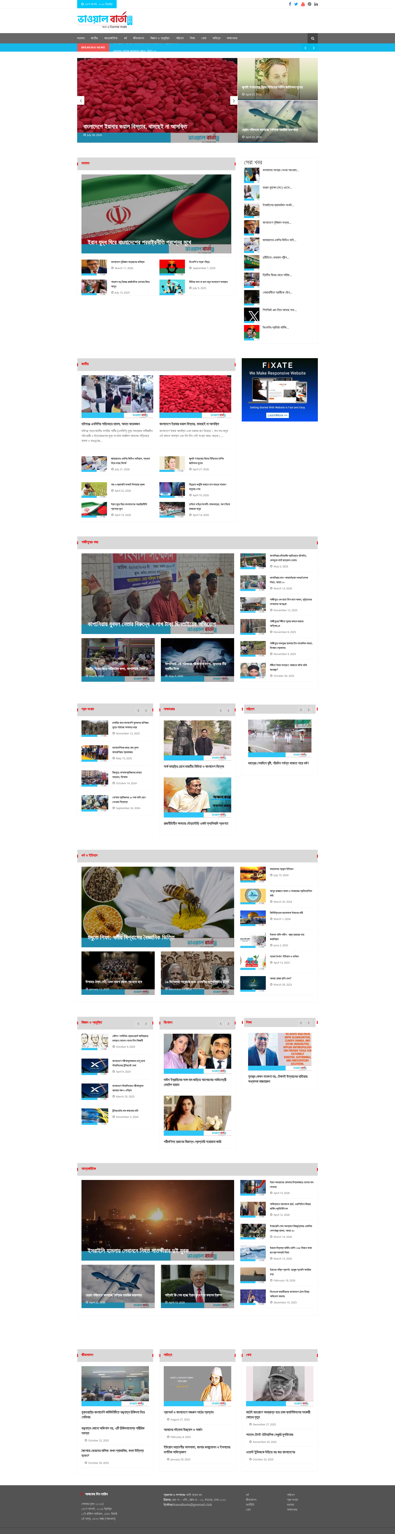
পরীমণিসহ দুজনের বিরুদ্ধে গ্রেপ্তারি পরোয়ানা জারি (192, 1141)
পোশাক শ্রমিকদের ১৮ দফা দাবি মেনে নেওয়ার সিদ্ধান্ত (128, 799)
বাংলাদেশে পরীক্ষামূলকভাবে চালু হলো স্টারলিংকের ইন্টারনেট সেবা (128, 1063)
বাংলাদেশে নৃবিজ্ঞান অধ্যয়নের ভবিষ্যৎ (128, 262)
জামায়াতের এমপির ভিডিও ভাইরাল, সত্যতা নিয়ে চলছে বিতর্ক (130, 460)
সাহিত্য (217, 38)
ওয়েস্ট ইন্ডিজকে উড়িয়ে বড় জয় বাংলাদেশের (270, 1452)
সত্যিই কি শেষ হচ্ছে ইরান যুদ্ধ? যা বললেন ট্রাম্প (193, 1295)
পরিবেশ (180, 38)
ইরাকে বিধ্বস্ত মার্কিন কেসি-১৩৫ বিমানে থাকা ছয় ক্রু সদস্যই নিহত (291, 1250)
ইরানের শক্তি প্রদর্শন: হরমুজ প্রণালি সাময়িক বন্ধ (290, 1272)
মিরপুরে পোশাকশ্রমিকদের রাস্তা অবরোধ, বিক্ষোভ (127, 774)
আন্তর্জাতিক (111, 38)
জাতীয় (94, 38)
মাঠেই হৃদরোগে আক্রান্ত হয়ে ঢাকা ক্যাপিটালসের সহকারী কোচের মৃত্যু (278, 1415)
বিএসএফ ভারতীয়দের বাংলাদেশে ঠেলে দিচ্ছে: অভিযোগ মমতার (290, 1294)
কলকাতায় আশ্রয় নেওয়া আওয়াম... (281, 170)
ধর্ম (125, 38)
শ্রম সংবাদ (292, 1499)
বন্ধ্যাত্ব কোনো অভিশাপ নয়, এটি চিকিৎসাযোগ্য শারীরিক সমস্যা (112, 1431)
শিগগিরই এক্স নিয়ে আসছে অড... (280, 310)
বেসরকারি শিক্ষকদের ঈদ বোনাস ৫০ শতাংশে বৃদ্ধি (275, 1076)
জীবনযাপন (138, 38)
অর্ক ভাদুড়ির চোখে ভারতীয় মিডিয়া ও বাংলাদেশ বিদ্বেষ (194, 766)
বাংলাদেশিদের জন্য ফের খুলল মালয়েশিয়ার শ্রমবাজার (125, 750)
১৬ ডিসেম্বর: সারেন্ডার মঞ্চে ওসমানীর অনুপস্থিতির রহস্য (197, 981)
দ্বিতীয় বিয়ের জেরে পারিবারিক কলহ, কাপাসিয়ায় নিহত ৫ (117, 668)
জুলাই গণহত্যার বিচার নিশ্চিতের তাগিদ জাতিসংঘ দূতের (272, 87)
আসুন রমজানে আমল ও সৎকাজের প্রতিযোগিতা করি (291, 893)
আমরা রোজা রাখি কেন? (281, 978)
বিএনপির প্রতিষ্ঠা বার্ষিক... (276, 327)
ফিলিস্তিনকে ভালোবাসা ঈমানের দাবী (286, 913)
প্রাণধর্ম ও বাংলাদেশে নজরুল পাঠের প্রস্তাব (189, 1412)
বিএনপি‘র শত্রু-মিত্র (199, 262)
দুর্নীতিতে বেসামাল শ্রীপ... (276, 257)
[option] (157, 100)
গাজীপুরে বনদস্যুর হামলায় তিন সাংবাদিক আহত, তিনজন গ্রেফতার (291, 645)
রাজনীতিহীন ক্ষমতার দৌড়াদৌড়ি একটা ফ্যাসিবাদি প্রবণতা (196, 823)
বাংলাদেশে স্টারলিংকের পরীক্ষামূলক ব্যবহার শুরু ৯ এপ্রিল (127, 1088)
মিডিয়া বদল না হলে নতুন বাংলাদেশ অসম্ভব (208, 282)
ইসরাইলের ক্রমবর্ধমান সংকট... (278, 205)
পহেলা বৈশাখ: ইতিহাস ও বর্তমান (284, 956)
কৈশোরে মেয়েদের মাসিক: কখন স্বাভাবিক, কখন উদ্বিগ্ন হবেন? (112, 1453)
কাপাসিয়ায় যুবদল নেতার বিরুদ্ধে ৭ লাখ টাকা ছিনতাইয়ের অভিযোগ (152, 624)
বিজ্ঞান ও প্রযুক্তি (160, 38)
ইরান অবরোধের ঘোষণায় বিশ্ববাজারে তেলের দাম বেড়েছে (291, 1184)
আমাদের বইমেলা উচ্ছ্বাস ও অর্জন (183, 1429)
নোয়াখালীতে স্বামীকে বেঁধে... (277, 292)
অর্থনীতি (250, 1504)
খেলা (203, 38)
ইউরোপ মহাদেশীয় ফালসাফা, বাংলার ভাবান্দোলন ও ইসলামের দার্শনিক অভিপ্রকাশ (197, 1450)
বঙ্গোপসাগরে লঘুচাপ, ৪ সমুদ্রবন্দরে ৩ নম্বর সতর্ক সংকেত (275, 766)
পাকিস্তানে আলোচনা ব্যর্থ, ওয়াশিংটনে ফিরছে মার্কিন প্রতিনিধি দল (290, 1206)
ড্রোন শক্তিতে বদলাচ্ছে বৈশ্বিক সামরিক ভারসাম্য (270, 129)
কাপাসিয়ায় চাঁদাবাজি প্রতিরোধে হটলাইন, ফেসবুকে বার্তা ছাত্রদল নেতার (288, 558)
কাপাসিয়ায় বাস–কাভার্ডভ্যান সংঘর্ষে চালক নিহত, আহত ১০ (289, 580)
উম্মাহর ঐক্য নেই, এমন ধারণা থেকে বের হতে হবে (114, 981)
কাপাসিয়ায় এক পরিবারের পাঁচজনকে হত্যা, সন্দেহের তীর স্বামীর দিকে (195, 666)
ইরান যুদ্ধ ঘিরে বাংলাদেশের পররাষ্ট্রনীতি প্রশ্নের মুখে (139, 242)
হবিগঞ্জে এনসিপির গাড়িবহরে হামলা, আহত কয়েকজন (110, 424)
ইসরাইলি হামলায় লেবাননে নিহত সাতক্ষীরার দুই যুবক (133, 126)
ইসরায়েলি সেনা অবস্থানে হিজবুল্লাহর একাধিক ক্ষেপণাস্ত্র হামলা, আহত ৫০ (291, 1228)
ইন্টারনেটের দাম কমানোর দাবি (125, 1111)
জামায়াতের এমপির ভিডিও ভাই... (279, 240)
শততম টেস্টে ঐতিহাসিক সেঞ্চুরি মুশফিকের (269, 1434)
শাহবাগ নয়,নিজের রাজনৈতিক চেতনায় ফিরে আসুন (130, 284)
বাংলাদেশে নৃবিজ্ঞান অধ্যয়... (277, 222)
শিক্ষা (192, 38)
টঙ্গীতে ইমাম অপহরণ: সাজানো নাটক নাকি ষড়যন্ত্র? (288, 667)
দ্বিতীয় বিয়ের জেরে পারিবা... (277, 275)
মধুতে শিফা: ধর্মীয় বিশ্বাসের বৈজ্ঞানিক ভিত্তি (131, 937)
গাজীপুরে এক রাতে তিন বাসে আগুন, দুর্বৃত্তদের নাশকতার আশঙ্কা (291, 601)
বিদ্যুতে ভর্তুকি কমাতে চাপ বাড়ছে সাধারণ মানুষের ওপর (207, 486)
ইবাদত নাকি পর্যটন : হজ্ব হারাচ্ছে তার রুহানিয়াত (287, 936)
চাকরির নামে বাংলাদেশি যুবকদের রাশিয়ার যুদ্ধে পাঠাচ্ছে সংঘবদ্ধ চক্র (130, 725)
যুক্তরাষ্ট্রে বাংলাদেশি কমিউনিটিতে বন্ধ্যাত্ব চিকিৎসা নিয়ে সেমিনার (113, 1415)
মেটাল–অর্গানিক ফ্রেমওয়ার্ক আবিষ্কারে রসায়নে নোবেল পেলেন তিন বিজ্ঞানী (130, 1038)
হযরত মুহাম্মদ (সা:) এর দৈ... (277, 187)
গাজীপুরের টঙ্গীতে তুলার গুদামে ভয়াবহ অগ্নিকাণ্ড (286, 623)
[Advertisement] (197, 1335)
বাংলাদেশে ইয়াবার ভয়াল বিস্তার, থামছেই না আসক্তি (189, 424)
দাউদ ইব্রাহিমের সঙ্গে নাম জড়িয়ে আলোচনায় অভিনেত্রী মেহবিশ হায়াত (195, 1082)
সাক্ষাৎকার (232, 38)
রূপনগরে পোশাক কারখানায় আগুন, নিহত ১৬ (134, 47)
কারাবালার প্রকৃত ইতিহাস (281, 869)
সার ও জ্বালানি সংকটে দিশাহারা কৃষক (128, 484)
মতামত (81, 38)
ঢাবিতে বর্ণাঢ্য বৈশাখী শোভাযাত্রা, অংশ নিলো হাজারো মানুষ (209, 506)
